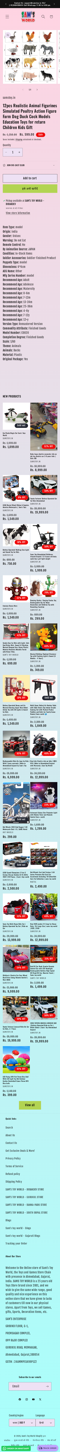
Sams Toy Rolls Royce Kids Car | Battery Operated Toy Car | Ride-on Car (15, 926)
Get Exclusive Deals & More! (20, 1150)
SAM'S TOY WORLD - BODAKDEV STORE (25, 1189)
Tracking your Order (16, 1243)
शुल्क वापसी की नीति (21, 1440)
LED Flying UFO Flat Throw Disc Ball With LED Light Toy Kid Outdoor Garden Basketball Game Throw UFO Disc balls (16, 1080)
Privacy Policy (13, 1158)
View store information (18, 213)
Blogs (8, 1220)
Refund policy (13, 1174)
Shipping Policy (14, 1181)
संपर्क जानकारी (28, 1445)
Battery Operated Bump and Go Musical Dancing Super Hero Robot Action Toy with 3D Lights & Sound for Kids (15, 708)
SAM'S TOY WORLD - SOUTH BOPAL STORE (26, 1212)
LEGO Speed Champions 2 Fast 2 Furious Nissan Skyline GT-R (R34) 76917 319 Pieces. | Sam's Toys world (16, 874)
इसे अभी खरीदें (30, 188)
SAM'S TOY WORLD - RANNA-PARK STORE (26, 1204)
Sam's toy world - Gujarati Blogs (23, 1235)
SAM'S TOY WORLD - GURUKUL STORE (24, 1197)
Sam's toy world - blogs (18, 1228)
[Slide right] (37, 90)
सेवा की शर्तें (51, 1440)
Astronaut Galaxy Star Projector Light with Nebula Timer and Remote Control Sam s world (43, 815)
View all (30, 1105)
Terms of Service (14, 1166)
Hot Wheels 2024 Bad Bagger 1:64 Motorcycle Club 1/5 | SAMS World (15, 828)
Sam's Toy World (29, 1436)
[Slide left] (23, 90)
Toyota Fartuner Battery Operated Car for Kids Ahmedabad (43, 499)
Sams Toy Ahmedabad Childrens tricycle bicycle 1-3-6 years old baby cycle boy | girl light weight (43, 556)
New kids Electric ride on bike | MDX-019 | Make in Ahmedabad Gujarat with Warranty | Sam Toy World (43, 763)
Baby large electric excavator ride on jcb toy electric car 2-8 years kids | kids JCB (43, 456)
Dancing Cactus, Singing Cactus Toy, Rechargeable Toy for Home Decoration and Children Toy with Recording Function (43, 603)
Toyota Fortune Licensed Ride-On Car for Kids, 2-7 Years (16, 1028)
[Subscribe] (47, 1386)
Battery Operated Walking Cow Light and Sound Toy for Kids (16, 551)
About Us (10, 1135)
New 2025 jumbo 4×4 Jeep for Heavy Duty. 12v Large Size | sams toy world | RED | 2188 (43, 926)
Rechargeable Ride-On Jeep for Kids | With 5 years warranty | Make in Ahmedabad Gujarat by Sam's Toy (16, 763)
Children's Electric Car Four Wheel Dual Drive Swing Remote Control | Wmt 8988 (15, 977)
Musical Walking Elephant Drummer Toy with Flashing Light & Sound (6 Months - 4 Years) (43, 656)
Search (9, 1127)
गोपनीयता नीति (38, 1440)
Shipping (18, 139)
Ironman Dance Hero (10, 606)
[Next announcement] (54, 4)
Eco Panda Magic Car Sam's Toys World (14, 434)
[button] (7, 17)
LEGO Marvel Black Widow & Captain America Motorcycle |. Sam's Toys (16, 506)
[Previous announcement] (6, 4)
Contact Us (11, 1143)
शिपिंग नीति (15, 1445)
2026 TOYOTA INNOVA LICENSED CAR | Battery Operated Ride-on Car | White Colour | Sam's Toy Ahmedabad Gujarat (43, 1026)
